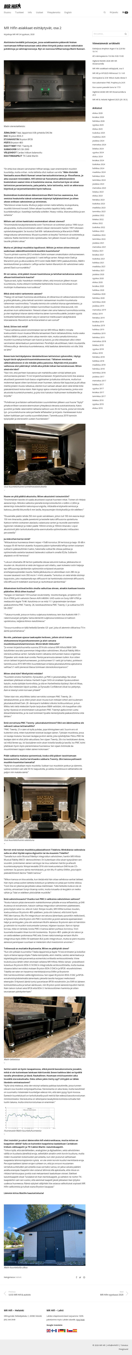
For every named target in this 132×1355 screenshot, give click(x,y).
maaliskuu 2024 (98, 172)
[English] (49, 1330)
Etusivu (7, 12)
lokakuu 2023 (98, 192)
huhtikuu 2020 (98, 290)
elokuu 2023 (97, 195)
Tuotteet (19, 12)
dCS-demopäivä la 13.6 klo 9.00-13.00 (108, 56)
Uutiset (39, 12)
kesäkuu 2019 (98, 321)
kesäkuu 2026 (98, 117)
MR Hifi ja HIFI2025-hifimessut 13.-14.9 (108, 73)
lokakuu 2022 (98, 219)
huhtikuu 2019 (98, 329)
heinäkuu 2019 (98, 317)
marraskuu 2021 (99, 247)
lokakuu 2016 (98, 400)
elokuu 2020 (97, 282)
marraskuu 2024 (99, 144)
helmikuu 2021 (98, 270)
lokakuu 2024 (98, 148)
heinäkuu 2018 (98, 357)
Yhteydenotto (53, 12)
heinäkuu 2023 (98, 199)
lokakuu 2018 (98, 345)
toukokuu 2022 (98, 227)
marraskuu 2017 (99, 380)
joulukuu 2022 (98, 215)
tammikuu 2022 (98, 239)
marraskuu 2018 (99, 341)
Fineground (123, 1349)
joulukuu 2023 (98, 184)
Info (30, 12)
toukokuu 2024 (98, 164)
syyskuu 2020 (98, 278)
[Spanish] (75, 1330)
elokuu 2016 (97, 408)
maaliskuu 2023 (98, 207)
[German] (62, 1330)
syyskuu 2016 (98, 404)
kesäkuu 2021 (98, 254)
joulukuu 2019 (98, 306)
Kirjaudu (114, 12)
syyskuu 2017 (98, 388)
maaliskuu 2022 (98, 235)
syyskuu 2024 (98, 152)
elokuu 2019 (97, 313)
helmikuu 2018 (98, 369)
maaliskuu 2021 (98, 266)
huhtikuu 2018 (98, 361)
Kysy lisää (80, 1319)
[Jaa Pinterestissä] (84, 1277)
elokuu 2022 (97, 223)
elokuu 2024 (97, 156)
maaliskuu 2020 (98, 294)
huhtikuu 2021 (98, 262)
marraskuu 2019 (99, 310)
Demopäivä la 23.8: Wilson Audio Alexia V (109, 78)
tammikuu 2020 (98, 302)
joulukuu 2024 (98, 140)
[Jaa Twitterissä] (80, 1277)
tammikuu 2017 (98, 396)
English (68, 12)
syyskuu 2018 (98, 349)
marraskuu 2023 (99, 188)
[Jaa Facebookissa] (76, 1277)
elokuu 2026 (97, 113)
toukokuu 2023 (98, 203)
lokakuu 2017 (98, 384)
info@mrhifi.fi (112, 1345)
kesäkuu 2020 (98, 286)
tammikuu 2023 (98, 211)
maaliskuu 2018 (98, 365)
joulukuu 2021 (98, 243)
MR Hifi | (103, 1345)
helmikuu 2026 (98, 121)
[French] (57, 1330)
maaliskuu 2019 (98, 333)
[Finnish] (53, 1330)
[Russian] (70, 1330)
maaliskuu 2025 (98, 137)
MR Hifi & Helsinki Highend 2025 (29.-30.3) (109, 99)
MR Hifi (16, 34)
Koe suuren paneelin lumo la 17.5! (106, 87)
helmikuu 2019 (98, 337)
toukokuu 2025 (98, 133)
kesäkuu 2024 (98, 160)
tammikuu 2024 (98, 180)
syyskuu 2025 (98, 125)
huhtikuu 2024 (98, 168)
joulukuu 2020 (98, 274)
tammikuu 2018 (98, 372)
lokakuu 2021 (98, 251)
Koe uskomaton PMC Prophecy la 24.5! (108, 82)
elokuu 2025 (97, 129)
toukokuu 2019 (98, 325)
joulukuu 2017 (98, 376)
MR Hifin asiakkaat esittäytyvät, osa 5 (108, 68)
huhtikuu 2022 (98, 231)
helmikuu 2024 (98, 176)
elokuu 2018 (97, 353)
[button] (125, 33)
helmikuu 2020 (98, 298)
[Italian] (66, 1330)
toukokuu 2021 (98, 258)
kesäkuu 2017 (98, 392)
